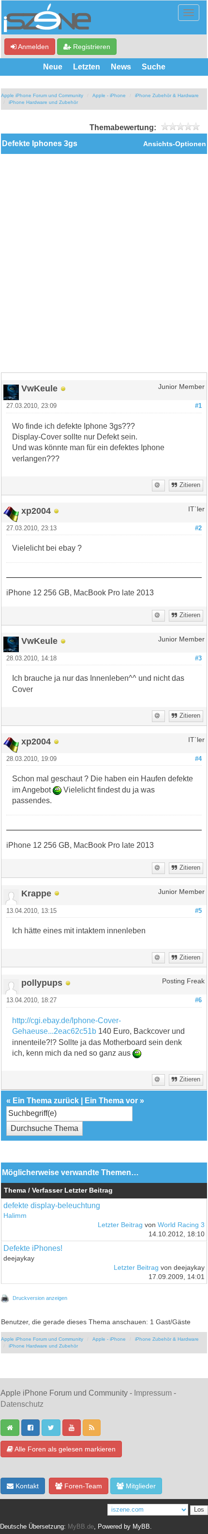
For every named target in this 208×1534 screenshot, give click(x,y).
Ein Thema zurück (46, 1100)
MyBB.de (81, 1526)
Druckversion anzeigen (40, 1298)
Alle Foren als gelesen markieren (64, 1449)
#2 (198, 528)
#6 (198, 1000)
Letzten (86, 67)
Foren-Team (82, 1486)
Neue (52, 67)
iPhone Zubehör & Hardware (167, 95)
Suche (153, 67)
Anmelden (32, 47)
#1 (198, 406)
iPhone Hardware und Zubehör (43, 102)
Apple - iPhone (109, 95)
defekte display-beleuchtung (51, 1205)
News (121, 67)
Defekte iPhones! (32, 1248)
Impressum (153, 1393)
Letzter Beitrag (120, 1225)
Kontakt (26, 1486)
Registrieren (90, 47)
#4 (198, 759)
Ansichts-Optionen (174, 144)
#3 (198, 658)
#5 (198, 911)
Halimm (15, 1215)
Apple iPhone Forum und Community (42, 95)
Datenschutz (22, 1404)
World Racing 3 (181, 1225)
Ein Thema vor (111, 1100)
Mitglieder (140, 1486)
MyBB (141, 1526)
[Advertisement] (104, 263)
